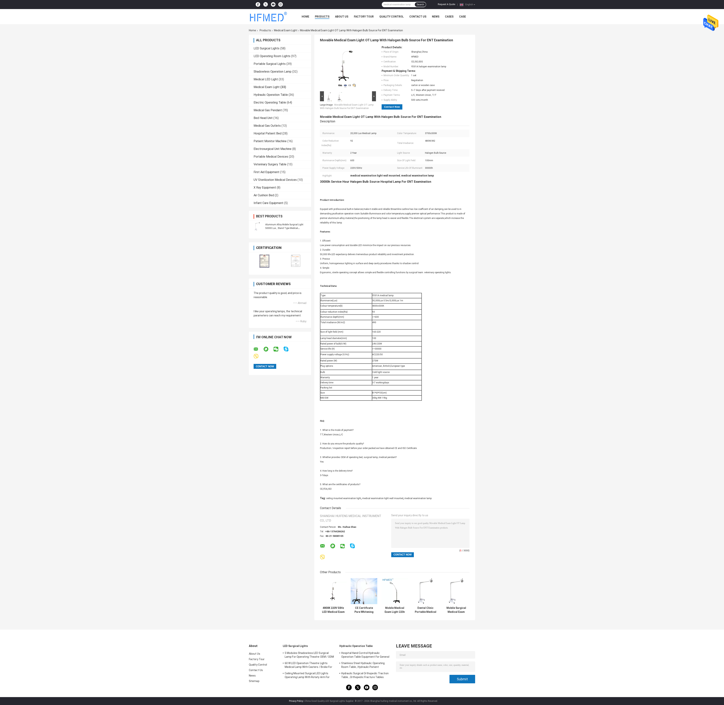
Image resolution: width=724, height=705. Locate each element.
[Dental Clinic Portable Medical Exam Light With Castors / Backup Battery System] (425, 591)
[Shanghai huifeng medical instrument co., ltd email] (258, 349)
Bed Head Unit (263, 118)
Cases (449, 16)
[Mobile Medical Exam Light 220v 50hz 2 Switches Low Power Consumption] (394, 591)
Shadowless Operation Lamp (272, 71)
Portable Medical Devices (271, 156)
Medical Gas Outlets (267, 125)
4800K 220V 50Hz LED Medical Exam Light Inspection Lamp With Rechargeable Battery (333, 610)
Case (462, 16)
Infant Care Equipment (268, 203)
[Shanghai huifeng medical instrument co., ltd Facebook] (258, 4)
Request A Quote (446, 4)
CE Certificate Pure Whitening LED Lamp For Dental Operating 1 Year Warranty (364, 610)
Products (322, 16)
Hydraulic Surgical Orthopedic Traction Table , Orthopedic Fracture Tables (365, 675)
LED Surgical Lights (266, 48)
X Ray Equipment (265, 187)
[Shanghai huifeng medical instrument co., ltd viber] (258, 356)
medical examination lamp (418, 498)
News (435, 16)
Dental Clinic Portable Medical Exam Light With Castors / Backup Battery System (425, 610)
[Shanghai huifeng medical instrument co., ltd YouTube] (273, 4)
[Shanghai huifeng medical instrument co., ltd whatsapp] (268, 349)
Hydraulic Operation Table (271, 95)
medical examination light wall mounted (382, 498)
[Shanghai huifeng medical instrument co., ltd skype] (288, 349)
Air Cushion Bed (264, 195)
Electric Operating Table (270, 102)
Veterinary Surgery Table (270, 164)
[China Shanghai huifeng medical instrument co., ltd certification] (264, 261)
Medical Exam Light (285, 30)
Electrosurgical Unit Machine (272, 149)
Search (420, 4)
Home (305, 16)
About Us (341, 16)
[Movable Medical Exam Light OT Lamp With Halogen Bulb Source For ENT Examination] (346, 68)
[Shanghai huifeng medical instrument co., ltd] (269, 16)
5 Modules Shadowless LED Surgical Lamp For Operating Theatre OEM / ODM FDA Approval (309, 655)
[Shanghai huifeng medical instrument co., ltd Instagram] (280, 4)
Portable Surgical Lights (270, 64)
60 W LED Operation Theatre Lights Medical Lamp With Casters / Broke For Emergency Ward (308, 666)
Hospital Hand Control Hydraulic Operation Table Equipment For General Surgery (365, 655)
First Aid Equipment (266, 172)
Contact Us (417, 16)
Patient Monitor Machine (270, 141)
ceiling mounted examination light (343, 498)
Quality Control (391, 16)
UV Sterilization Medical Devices (275, 180)
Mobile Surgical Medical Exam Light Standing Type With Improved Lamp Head (456, 610)
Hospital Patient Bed (267, 133)
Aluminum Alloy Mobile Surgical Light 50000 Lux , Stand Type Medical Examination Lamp (284, 228)
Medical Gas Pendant (268, 110)
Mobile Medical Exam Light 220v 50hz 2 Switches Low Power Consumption (395, 610)
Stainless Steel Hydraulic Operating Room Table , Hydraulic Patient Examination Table (363, 666)
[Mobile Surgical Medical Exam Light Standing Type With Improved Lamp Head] (456, 591)
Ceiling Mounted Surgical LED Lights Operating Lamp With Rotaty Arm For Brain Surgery (307, 676)
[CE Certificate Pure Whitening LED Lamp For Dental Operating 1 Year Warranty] (364, 591)
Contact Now (392, 106)
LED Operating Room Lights (272, 56)
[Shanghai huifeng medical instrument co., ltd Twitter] (265, 4)
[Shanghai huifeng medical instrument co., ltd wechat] (278, 349)
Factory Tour (364, 16)
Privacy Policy (296, 701)
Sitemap (254, 681)
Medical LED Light (266, 79)
